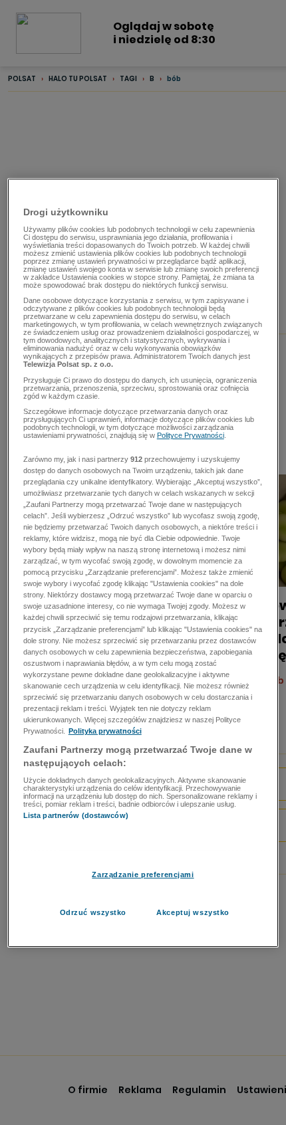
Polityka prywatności (105, 731)
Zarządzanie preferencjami (143, 874)
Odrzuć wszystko (93, 912)
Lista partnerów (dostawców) (75, 815)
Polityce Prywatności (190, 435)
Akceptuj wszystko (192, 912)
